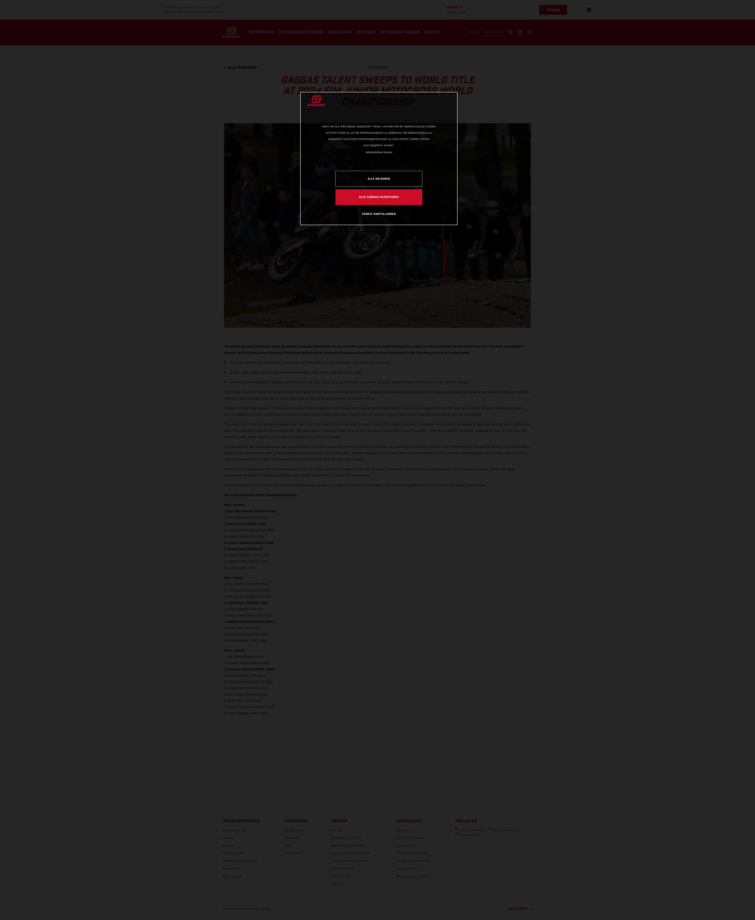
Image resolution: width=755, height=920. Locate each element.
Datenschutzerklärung (374, 152)
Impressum (388, 152)
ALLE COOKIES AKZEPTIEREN (379, 197)
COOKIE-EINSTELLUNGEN (379, 214)
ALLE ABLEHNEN (379, 179)
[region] (379, 158)
